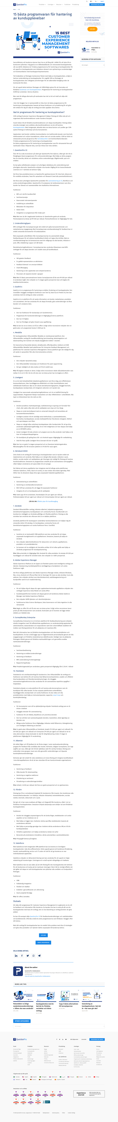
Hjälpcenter (75, 1039)
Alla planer (61, 1049)
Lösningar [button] (50, 4)
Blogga (45, 1049)
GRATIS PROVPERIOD (43, 942)
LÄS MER (43, 935)
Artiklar (45, 1051)
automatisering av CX (55, 181)
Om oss (98, 1049)
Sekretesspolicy (55, 1112)
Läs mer (92, 29)
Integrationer (16, 1057)
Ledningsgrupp (99, 1051)
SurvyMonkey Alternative (64, 1061)
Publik (29, 1057)
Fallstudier (46, 1057)
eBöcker (45, 1053)
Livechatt (83, 1039)
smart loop (56, 695)
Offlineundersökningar (78, 1055)
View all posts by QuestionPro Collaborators (37, 976)
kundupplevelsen (19, 127)
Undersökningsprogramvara (33, 1049)
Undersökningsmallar (48, 1055)
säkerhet (15, 1060)
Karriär (97, 1058)
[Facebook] (22, 955)
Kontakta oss (99, 1064)
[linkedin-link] (62, 1039)
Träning (45, 1058)
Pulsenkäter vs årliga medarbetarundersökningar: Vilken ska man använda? (23, 1006)
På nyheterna (99, 1053)
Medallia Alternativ (62, 1065)
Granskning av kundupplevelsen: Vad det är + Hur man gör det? (91, 1006)
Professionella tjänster (18, 1058)
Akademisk (61, 1053)
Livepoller (30, 1062)
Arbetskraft (30, 1053)
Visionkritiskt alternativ (63, 1063)
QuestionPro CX (35, 916)
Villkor (63, 1112)
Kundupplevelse (31, 1051)
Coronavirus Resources (49, 1062)
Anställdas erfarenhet (78, 1064)
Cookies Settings (71, 1112)
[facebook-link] (56, 1039)
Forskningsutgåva (31, 1060)
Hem (14, 9)
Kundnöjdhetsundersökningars (80, 1057)
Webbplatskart (46, 1112)
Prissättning (75, 4)
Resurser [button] (58, 4)
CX (19, 9)
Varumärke (15, 1055)
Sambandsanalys (77, 1051)
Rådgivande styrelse (100, 1057)
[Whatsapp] (33, 955)
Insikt (29, 1064)
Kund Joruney (77, 1066)
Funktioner (67, 4)
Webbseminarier (47, 1060)
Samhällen (30, 1055)
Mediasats (98, 1062)
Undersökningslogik (17, 1053)
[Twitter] (27, 955)
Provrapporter (16, 1051)
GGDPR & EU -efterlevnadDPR (80, 1063)
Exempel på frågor (17, 1049)
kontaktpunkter (43, 139)
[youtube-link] (65, 1039)
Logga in (102, 1)
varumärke (98, 1060)
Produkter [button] (42, 4)
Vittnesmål (98, 1055)
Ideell (60, 1051)
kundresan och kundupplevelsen (30, 90)
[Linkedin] (16, 955)
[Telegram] (39, 955)
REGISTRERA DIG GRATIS (97, 4)
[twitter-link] (59, 1039)
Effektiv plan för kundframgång (47, 501)
